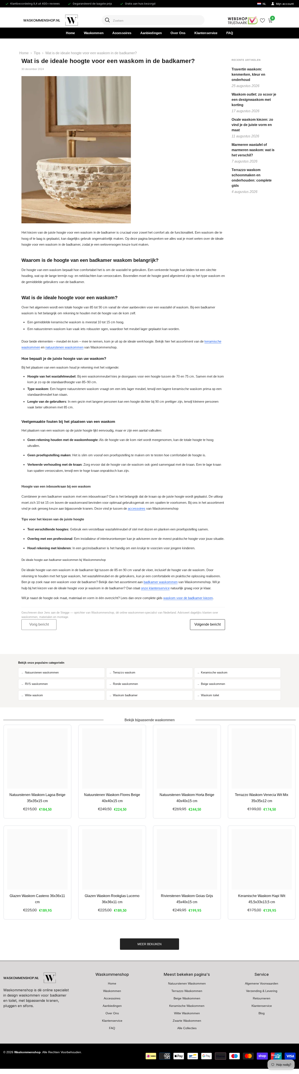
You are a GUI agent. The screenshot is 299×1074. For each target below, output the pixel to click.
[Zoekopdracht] (149, 20)
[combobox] (157, 20)
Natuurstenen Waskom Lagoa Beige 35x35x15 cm (37, 798)
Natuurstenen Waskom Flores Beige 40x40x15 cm (112, 798)
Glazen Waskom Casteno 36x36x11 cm (37, 899)
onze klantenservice (155, 588)
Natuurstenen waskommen (40, 672)
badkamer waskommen (161, 582)
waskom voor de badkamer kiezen (188, 598)
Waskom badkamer (123, 695)
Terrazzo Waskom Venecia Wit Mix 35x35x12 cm (261, 798)
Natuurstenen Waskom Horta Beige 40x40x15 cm (187, 798)
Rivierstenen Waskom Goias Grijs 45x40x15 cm (187, 899)
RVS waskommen (34, 684)
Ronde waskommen (123, 684)
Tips (37, 53)
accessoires (136, 508)
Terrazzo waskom (122, 672)
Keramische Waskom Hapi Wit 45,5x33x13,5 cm (261, 899)
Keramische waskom (212, 672)
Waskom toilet (208, 695)
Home (24, 53)
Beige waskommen (211, 684)
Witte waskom (32, 695)
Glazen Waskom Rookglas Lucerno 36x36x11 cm (112, 899)
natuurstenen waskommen (64, 347)
